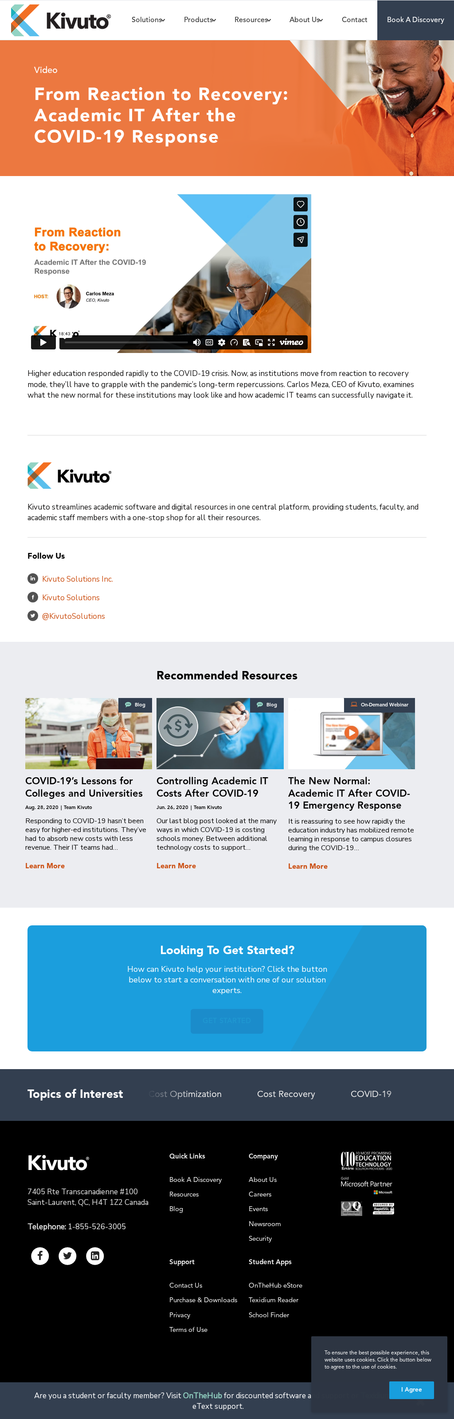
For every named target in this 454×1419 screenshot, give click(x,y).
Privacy (179, 1315)
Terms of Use (188, 1330)
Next (402, 1095)
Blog (176, 1209)
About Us (263, 1180)
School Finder (269, 1315)
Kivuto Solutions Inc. (77, 579)
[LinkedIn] (32, 578)
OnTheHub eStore (275, 1286)
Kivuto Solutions (71, 598)
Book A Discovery (195, 1180)
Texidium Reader (273, 1300)
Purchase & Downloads (203, 1300)
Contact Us (185, 1286)
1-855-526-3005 (97, 1227)
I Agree (411, 1390)
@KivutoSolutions (73, 616)
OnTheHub (202, 1396)
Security (260, 1239)
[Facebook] (32, 597)
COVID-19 (335, 1094)
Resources (184, 1195)
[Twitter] (32, 615)
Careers (260, 1195)
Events (258, 1209)
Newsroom (265, 1224)
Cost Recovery (250, 1094)
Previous (169, 1095)
